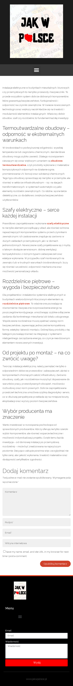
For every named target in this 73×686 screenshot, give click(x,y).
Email (8, 630)
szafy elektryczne (58, 223)
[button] (37, 70)
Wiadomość (12, 641)
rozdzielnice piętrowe (16, 303)
